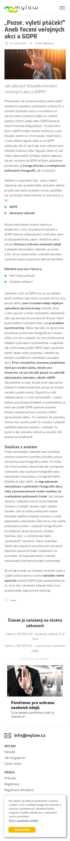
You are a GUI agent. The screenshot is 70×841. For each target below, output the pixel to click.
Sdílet (13, 600)
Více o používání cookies (23, 820)
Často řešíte (12, 764)
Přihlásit (10, 778)
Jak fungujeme (14, 758)
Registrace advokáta (18, 790)
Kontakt (9, 752)
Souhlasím (22, 829)
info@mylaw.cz (29, 735)
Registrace (11, 784)
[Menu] (62, 8)
